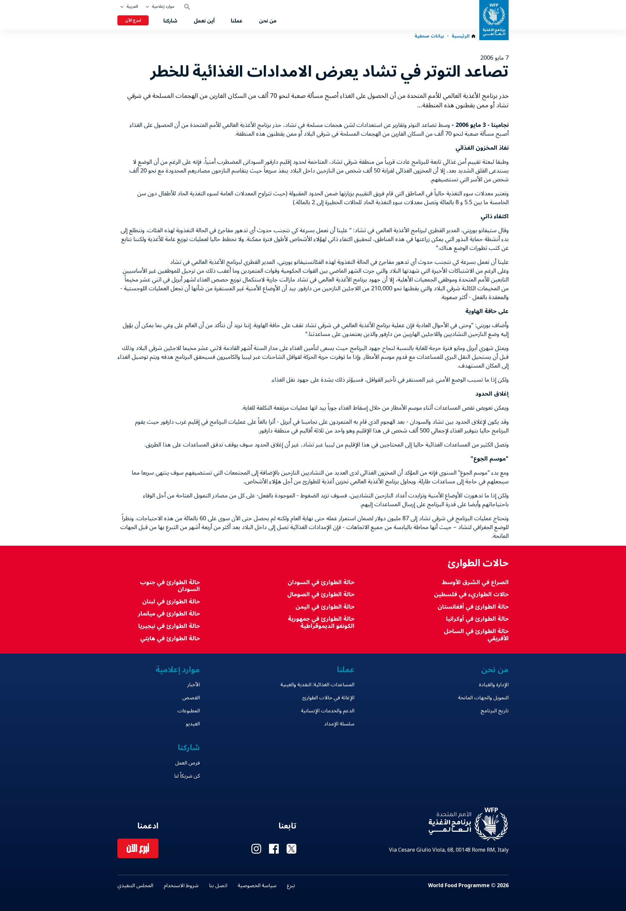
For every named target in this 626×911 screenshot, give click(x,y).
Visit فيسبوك (274, 849)
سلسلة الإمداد (339, 723)
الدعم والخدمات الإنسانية (327, 710)
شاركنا (170, 20)
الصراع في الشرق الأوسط (475, 582)
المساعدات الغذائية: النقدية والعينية (317, 684)
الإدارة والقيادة (494, 684)
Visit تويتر (291, 849)
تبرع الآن (133, 20)
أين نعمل (204, 20)
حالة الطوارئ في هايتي (170, 638)
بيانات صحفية (429, 36)
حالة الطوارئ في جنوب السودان (170, 586)
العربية (132, 7)
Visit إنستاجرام (256, 849)
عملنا (237, 20)
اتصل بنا (218, 885)
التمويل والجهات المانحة (483, 697)
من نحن (267, 20)
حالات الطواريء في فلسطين (471, 594)
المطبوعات (188, 710)
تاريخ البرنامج (495, 710)
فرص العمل (187, 762)
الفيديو (193, 723)
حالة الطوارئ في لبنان (171, 602)
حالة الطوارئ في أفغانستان (473, 607)
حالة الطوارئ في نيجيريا (169, 626)
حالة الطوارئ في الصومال (320, 594)
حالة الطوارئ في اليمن (324, 607)
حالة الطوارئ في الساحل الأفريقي (476, 635)
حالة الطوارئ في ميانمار (169, 614)
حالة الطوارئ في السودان (321, 582)
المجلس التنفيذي (135, 885)
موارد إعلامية (163, 7)
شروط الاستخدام (181, 885)
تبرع (291, 885)
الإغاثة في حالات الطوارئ (328, 697)
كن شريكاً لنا (187, 776)
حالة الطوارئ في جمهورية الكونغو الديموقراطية (321, 622)
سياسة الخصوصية (257, 885)
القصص (191, 697)
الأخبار (193, 684)
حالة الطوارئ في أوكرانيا (477, 619)
